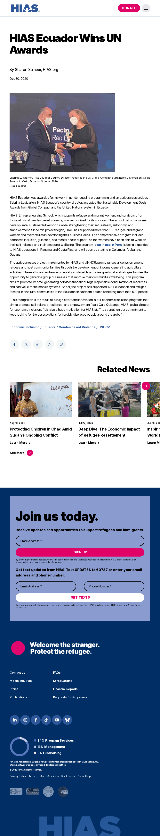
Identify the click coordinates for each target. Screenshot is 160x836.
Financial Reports (65, 689)
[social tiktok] (46, 720)
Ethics (14, 689)
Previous (136, 386)
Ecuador (49, 327)
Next (146, 386)
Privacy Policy (18, 776)
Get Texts (80, 597)
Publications (18, 697)
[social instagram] (25, 720)
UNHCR (104, 327)
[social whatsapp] (61, 344)
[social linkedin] (38, 344)
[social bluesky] (67, 720)
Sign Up (80, 552)
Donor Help (84, 776)
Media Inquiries (21, 681)
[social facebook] (14, 344)
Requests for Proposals (70, 697)
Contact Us (17, 672)
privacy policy (22, 562)
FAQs (57, 672)
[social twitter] (26, 344)
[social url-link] (49, 344)
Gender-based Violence (77, 327)
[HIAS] (55, 648)
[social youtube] (57, 720)
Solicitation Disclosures (61, 776)
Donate (129, 8)
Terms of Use (37, 776)
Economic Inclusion (24, 327)
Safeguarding (63, 681)
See (17, 453)
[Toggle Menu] (146, 8)
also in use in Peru (108, 245)
